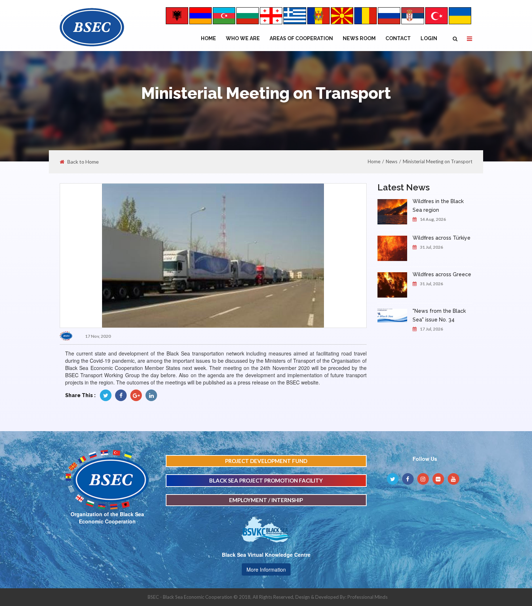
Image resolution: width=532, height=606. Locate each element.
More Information (266, 569)
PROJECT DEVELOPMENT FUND (266, 461)
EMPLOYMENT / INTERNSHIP (266, 500)
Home (208, 38)
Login (429, 38)
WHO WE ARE (243, 38)
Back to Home (83, 161)
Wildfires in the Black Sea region (438, 205)
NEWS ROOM (359, 38)
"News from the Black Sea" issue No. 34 (439, 315)
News (391, 161)
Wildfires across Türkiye (441, 238)
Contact (398, 38)
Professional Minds (367, 597)
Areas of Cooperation (301, 38)
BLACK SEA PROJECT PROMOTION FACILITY (266, 480)
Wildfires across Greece (442, 274)
